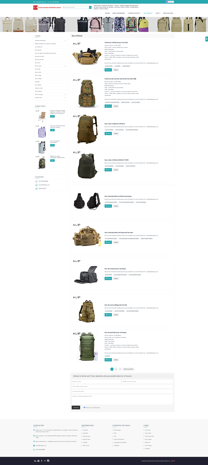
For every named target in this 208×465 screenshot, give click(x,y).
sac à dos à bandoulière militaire (126, 202)
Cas (115, 436)
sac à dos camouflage (141, 202)
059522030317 (42, 188)
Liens (146, 425)
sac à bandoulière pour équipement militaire (129, 238)
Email (108, 69)
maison (35, 24)
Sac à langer (38, 78)
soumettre (75, 407)
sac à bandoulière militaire (111, 202)
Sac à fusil (107, 356)
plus (52, 116)
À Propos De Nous (133, 13)
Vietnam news (86, 436)
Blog (157, 13)
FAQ (115, 433)
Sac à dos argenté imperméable (55, 141)
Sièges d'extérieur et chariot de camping (45, 43)
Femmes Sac (38, 97)
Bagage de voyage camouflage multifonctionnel (57, 157)
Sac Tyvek (37, 69)
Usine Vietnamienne (118, 13)
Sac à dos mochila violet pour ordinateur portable (57, 126)
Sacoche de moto (39, 56)
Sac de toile (38, 72)
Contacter (38, 425)
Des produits (42, 24)
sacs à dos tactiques (130, 166)
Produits (85, 442)
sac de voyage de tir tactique (120, 274)
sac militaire (117, 66)
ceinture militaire (109, 66)
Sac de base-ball (149, 436)
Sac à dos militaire (136, 102)
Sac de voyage (39, 94)
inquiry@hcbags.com (41, 2)
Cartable (37, 81)
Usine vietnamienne (119, 439)
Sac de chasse (108, 274)
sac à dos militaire (120, 129)
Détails (116, 69)
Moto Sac (147, 442)
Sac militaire (38, 85)
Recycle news (86, 439)
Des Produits (148, 13)
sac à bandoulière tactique (111, 238)
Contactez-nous (168, 13)
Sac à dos (37, 62)
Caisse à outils (38, 88)
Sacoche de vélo (39, 59)
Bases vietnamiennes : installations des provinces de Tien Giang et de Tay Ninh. (56, 441)
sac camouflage (108, 311)
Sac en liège (38, 75)
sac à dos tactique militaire (132, 311)
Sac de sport (38, 66)
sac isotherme (38, 46)
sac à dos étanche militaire (132, 129)
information (87, 425)
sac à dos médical (109, 129)
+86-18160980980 (54, 2)
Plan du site (86, 445)
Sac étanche (38, 50)
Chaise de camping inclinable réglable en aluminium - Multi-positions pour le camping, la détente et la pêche (57, 112)
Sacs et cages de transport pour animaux (45, 53)
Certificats (116, 445)
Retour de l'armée (125, 102)
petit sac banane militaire (146, 238)
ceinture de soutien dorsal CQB (112, 102)
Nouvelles (85, 433)
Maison (107, 13)
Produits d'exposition (40, 40)
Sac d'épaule (38, 91)
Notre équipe (117, 430)
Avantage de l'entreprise (120, 442)
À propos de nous (121, 425)
